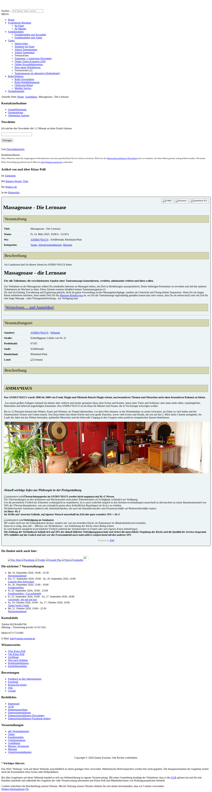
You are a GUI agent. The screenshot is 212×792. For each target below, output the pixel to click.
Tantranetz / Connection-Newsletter (33, 58)
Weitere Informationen (13, 789)
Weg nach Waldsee (18, 660)
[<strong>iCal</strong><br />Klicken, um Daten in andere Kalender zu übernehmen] (199, 201)
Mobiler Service (23, 88)
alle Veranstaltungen (18, 731)
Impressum (13, 703)
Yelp (10, 687)
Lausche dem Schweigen (21, 581)
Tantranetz (10, 175)
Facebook (13, 681)
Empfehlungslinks (17, 666)
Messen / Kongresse (18, 746)
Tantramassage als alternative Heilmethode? (37, 73)
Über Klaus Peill (16, 651)
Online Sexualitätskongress (29, 64)
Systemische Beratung (19, 22)
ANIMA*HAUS (39, 239)
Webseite (55, 332)
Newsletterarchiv (15, 149)
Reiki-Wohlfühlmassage (27, 82)
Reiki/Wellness (16, 76)
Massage (67, 245)
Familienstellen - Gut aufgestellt (24, 593)
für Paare (19, 25)
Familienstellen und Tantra (28, 37)
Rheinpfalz (14, 192)
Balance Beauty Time (17, 181)
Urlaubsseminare (17, 740)
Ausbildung (31, 96)
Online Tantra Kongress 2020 (30, 61)
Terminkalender (16, 91)
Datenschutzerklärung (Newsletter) (122, 158)
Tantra (11, 40)
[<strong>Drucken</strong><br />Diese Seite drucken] (181, 201)
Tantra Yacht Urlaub (18, 605)
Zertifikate (13, 657)
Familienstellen (16, 31)
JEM (112, 540)
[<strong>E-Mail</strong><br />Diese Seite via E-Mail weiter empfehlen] (167, 201)
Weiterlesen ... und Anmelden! (29, 307)
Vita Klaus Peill (16, 654)
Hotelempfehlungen (18, 663)
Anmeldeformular (17, 109)
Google (12, 690)
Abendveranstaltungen (50, 245)
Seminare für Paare (24, 46)
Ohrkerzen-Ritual (24, 85)
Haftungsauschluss (17, 709)
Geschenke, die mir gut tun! (22, 599)
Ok (27, 789)
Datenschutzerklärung (19, 712)
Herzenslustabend (17, 575)
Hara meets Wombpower (28, 67)
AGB (11, 706)
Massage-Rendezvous (71, 295)
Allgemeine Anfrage (18, 115)
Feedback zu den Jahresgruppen (24, 678)
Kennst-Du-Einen (17, 684)
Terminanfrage (15, 112)
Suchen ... (6, 10)
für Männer (20, 28)
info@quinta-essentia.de (51, 162)
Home (11, 19)
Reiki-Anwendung (24, 79)
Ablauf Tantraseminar (26, 49)
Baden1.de (11, 186)
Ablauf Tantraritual (24, 52)
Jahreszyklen (21, 43)
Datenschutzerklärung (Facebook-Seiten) (29, 718)
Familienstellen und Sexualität (30, 34)
